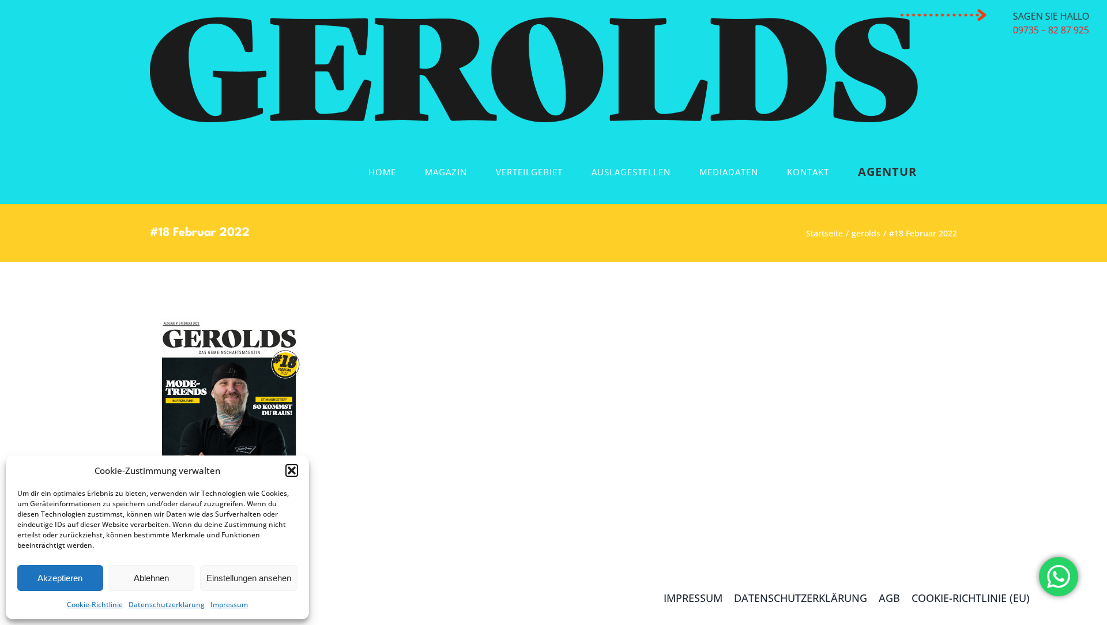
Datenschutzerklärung (167, 604)
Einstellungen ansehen (248, 578)
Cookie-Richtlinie (95, 604)
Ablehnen (151, 578)
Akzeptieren (59, 578)
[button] (292, 470)
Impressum (229, 604)
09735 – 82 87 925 (1053, 30)
